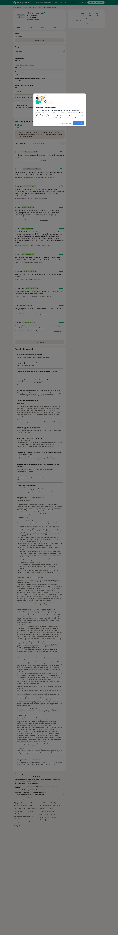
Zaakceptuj (78, 123)
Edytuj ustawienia (66, 123)
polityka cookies (76, 118)
